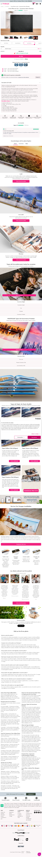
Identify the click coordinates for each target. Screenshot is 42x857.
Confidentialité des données (28, 819)
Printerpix (19, 852)
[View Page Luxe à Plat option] (14, 390)
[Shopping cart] (40, 4)
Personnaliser (20, 437)
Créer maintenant (19, 349)
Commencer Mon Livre (31, 491)
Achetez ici (30, 794)
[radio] (6, 43)
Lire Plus (10, 133)
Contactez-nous (29, 813)
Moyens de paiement (3, 813)
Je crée (21, 56)
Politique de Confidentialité (28, 852)
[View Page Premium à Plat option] (14, 387)
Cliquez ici (38, 77)
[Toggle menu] (1, 3)
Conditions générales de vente (20, 816)
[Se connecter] (37, 4)
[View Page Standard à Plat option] (14, 384)
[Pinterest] (39, 812)
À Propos (19, 813)
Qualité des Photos (11, 813)
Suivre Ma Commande (28, 815)
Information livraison (3, 815)
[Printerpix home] (6, 4)
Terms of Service (22, 852)
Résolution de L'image (11, 815)
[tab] (6, 37)
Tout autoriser (34, 437)
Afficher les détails (35, 433)
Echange (27, 817)
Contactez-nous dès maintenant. (23, 77)
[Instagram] (35, 812)
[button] (21, 49)
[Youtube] (41, 812)
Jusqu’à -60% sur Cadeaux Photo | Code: (21, 1)
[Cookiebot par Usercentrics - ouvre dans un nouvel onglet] (36, 419)
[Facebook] (37, 812)
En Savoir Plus (21, 625)
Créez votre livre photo (21, 181)
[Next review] (39, 132)
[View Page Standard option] (14, 381)
